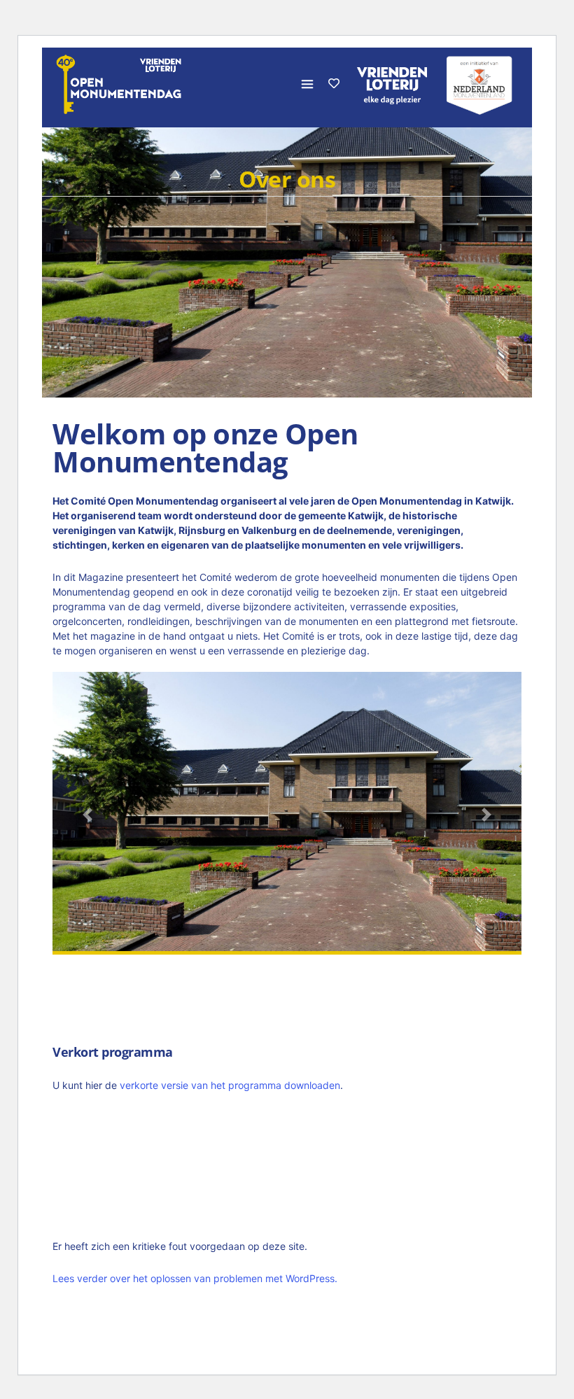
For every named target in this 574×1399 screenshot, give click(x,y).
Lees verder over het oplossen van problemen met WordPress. (194, 1278)
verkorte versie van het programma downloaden (230, 1085)
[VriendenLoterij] (392, 84)
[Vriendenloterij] (480, 84)
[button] (87, 814)
